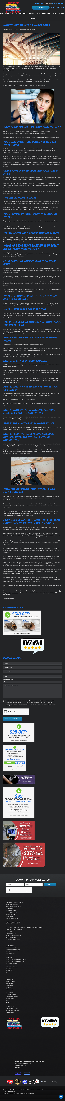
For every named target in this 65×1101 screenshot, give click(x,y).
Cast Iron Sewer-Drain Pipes (14, 929)
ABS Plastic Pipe (11, 937)
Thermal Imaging (11, 910)
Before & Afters (10, 981)
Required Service (8, 679)
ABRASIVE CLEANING (13, 922)
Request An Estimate (12, 996)
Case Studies (10, 983)
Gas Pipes (9, 951)
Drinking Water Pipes (12, 947)
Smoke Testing (10, 914)
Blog (7, 1000)
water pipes (15, 177)
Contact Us (9, 989)
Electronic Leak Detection (13, 906)
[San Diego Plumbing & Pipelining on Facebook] (18, 1073)
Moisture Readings (11, 908)
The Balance (39, 535)
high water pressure (23, 556)
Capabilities (9, 969)
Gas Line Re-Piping (11, 963)
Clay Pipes (9, 931)
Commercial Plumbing (12, 1010)
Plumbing (11, 598)
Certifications (10, 971)
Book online (40, 7)
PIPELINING (10, 946)
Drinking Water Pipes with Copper (16, 959)
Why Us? (8, 987)
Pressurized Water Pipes (13, 949)
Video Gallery (10, 998)
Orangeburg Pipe (11, 933)
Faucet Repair (10, 1012)
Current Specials (11, 994)
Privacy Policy (12, 705)
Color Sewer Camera (12, 912)
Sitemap (8, 1002)
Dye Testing (9, 916)
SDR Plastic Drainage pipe (13, 935)
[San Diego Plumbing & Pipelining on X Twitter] (27, 1073)
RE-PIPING (9, 957)
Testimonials (10, 985)
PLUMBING (10, 1006)
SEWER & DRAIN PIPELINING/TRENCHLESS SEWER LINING (24, 927)
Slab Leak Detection (12, 904)
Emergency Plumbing (12, 1008)
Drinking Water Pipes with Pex (15, 961)
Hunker (45, 150)
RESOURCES (10, 992)
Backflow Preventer (12, 918)
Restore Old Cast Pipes (13, 924)
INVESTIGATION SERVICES (14, 902)
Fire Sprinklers (10, 953)
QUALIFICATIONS (12, 967)
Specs (8, 973)
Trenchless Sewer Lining (13, 939)
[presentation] (16, 711)
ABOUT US (9, 979)
